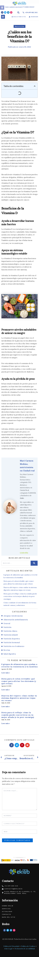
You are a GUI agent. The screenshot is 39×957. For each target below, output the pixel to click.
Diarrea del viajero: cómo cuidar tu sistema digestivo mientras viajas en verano (19, 698)
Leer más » (5, 673)
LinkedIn (24, 553)
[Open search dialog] (18, 12)
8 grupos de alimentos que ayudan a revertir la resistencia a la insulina (19, 665)
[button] (3, 17)
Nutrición (19, 26)
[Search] (34, 563)
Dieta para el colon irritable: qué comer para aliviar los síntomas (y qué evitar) (18, 681)
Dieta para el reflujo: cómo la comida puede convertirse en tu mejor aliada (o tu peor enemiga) (17, 714)
